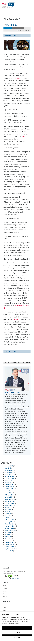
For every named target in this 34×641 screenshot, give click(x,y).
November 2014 (10, 526)
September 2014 (10, 530)
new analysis (19, 78)
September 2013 (10, 549)
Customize (17, 632)
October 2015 (9, 503)
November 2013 (10, 545)
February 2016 (9, 495)
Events (5, 588)
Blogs (7, 28)
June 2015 (8, 511)
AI (3, 605)
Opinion (5, 591)
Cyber (4, 610)
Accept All (17, 628)
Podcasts (5, 594)
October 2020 (9, 478)
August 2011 (9, 551)
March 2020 (8, 480)
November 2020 (10, 476)
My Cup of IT (18, 28)
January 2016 (9, 497)
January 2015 (9, 522)
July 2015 (8, 509)
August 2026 (9, 466)
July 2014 (8, 532)
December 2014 (10, 524)
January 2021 (9, 472)
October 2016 (9, 489)
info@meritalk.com (8, 573)
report (24, 136)
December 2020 (10, 474)
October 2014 (9, 528)
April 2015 (8, 516)
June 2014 (8, 534)
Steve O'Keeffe (11, 25)
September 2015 (10, 505)
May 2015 (8, 514)
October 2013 (9, 547)
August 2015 (9, 507)
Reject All (17, 637)
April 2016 (8, 491)
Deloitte (16, 319)
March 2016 (8, 493)
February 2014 (9, 543)
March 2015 (8, 518)
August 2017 (9, 482)
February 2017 (9, 485)
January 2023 (9, 470)
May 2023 (8, 468)
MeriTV (5, 596)
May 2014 (8, 536)
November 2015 (10, 501)
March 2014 (8, 540)
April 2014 (8, 538)
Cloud (4, 607)
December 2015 (10, 499)
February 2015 (9, 520)
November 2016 (10, 487)
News (4, 585)
